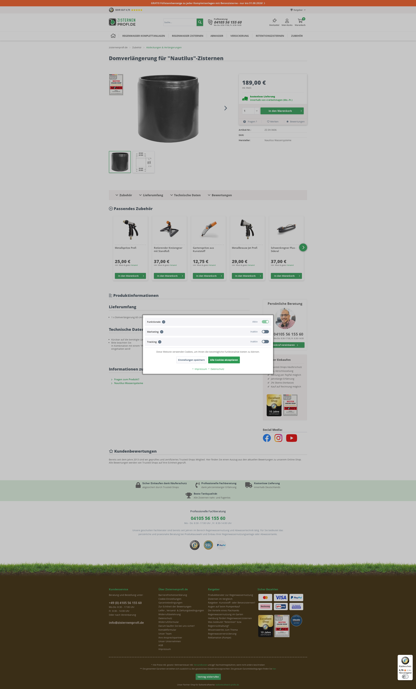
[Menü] (411, 657)
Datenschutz (217, 369)
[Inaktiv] (265, 331)
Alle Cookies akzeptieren (224, 359)
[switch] (405, 677)
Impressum (200, 369)
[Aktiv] (265, 321)
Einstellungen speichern (191, 359)
